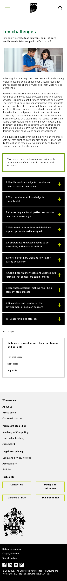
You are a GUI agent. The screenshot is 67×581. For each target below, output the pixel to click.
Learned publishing (13, 438)
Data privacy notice (11, 549)
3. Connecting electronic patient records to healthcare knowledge (30, 214)
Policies (6, 469)
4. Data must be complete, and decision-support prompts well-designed (28, 229)
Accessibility (9, 464)
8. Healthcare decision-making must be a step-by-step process (29, 290)
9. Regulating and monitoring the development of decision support (24, 305)
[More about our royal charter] (14, 521)
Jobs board (8, 444)
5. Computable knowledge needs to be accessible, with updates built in (27, 245)
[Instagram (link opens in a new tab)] (22, 565)
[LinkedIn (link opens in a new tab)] (10, 565)
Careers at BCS (17, 497)
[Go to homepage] (33, 8)
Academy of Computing (15, 432)
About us (7, 407)
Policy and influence (50, 486)
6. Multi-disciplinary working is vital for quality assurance (28, 260)
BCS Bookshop (50, 497)
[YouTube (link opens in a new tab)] (16, 565)
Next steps (8, 331)
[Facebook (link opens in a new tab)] (4, 565)
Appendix (12, 370)
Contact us (16, 484)
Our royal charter (12, 418)
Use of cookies (9, 558)
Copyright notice (10, 553)
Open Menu (7, 8)
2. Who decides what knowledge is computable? (25, 199)
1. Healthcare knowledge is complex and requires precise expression (28, 184)
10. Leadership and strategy (21, 319)
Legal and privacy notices (16, 458)
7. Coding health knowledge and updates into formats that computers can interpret (31, 275)
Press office (9, 412)
